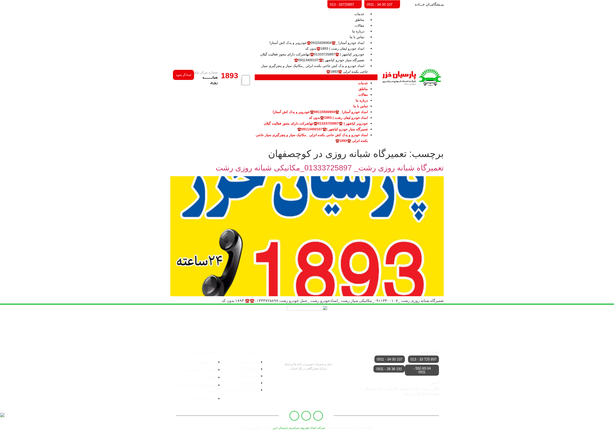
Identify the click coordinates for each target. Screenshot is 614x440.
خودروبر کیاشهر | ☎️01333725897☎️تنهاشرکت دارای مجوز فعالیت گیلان (312, 54)
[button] (316, 77)
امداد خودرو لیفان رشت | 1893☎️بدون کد (334, 48)
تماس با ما (357, 37)
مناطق (359, 20)
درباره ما (358, 31)
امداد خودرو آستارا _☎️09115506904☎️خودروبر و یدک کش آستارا (317, 43)
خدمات (359, 14)
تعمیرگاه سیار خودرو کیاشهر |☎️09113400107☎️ (329, 60)
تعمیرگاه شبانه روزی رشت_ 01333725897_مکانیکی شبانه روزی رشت (330, 167)
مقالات (359, 25)
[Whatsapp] (306, 416)
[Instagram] (294, 416)
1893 (229, 75)
